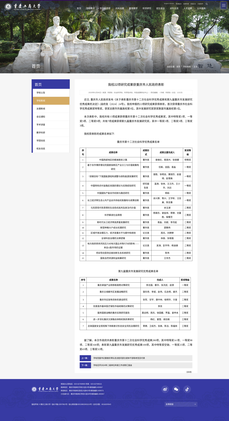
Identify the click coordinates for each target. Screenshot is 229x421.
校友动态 (40, 148)
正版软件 (200, 4)
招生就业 (160, 8)
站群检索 (186, 4)
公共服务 (201, 8)
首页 (79, 8)
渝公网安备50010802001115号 (80, 404)
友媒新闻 (40, 109)
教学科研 (40, 133)
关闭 (189, 372)
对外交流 (174, 8)
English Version (169, 3)
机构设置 (119, 8)
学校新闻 (187, 67)
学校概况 (90, 8)
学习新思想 (105, 8)
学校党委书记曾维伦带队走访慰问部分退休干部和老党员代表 (119, 358)
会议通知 (40, 117)
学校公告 (40, 93)
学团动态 (40, 140)
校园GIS (193, 4)
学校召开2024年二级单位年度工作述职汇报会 (112, 365)
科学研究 (147, 8)
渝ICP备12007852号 (59, 404)
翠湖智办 (179, 4)
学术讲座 (40, 125)
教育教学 (133, 8)
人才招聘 (187, 8)
